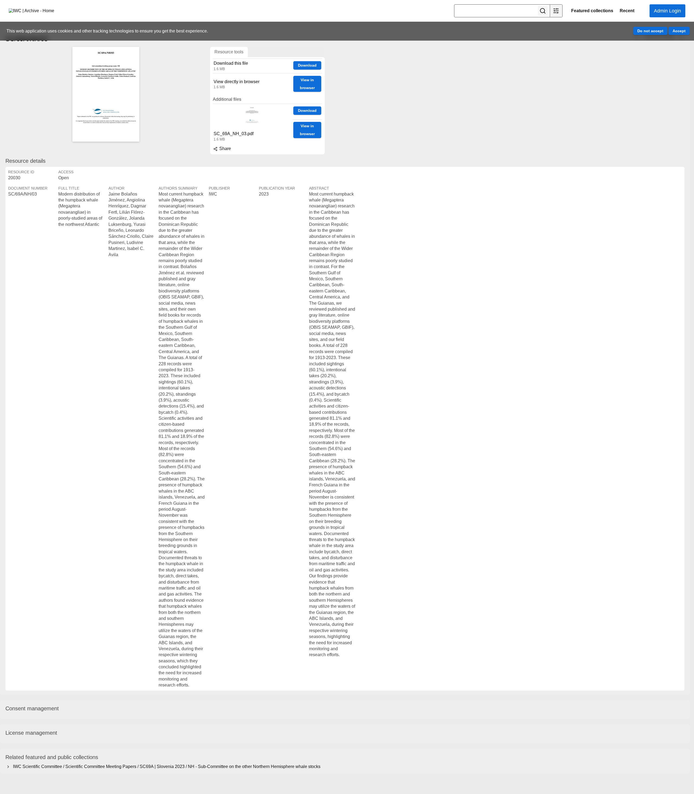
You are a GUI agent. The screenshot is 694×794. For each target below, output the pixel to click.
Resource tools (228, 52)
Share (224, 148)
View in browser (307, 84)
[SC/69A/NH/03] (105, 94)
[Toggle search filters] (556, 11)
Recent (627, 10)
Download (307, 65)
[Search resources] (543, 11)
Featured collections (592, 10)
